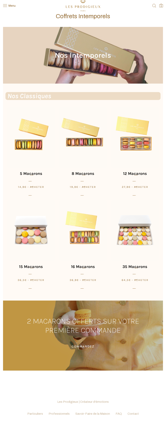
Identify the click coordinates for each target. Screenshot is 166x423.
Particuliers (35, 413)
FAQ (119, 413)
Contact (133, 413)
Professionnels (59, 413)
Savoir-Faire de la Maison (92, 413)
